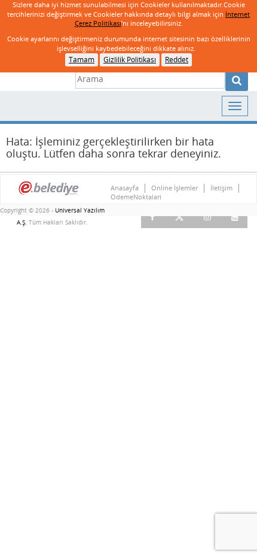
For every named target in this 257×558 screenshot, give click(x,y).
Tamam (81, 59)
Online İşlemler (174, 188)
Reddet (176, 59)
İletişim (221, 188)
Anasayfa (125, 188)
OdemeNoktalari (136, 197)
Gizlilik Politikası (129, 59)
